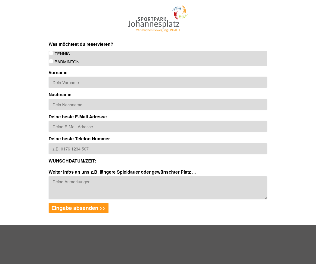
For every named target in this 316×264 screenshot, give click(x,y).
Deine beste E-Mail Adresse (78, 117)
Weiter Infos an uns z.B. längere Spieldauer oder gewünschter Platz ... (122, 172)
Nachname (60, 95)
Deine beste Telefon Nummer (79, 139)
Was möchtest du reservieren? (81, 44)
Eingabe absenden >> (78, 208)
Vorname (58, 73)
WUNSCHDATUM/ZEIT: (72, 161)
